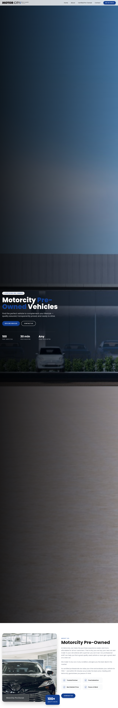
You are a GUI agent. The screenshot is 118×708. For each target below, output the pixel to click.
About (73, 3)
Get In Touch (109, 3)
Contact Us (28, 323)
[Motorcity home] (15, 3)
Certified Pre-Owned (85, 3)
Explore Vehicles (11, 323)
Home (66, 3)
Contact (97, 3)
